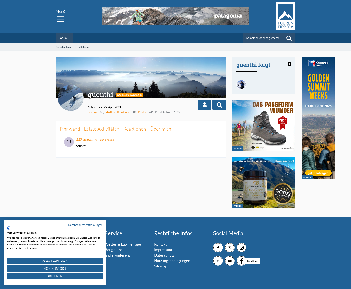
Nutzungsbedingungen (172, 260)
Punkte (142, 112)
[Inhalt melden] (215, 139)
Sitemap (160, 266)
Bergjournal (114, 249)
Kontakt (160, 244)
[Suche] (289, 38)
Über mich (160, 129)
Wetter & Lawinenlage (123, 244)
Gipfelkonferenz (117, 255)
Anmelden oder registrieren (263, 38)
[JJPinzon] (69, 142)
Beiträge (93, 112)
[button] (204, 105)
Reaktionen (135, 129)
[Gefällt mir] (241, 261)
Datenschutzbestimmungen (85, 225)
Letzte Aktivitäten (101, 129)
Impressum (163, 249)
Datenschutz (164, 255)
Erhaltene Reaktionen (118, 112)
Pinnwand (70, 129)
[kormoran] (241, 85)
